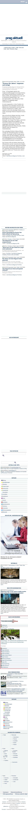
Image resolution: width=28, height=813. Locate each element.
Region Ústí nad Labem (7, 660)
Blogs (16, 49)
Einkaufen (4, 484)
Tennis (5, 783)
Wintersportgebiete (6, 510)
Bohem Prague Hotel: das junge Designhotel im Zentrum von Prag (14, 468)
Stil (5, 758)
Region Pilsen (5, 627)
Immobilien (4, 494)
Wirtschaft (21, 47)
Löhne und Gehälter (15, 254)
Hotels (23, 688)
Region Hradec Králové (7, 655)
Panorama (12, 49)
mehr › (2, 584)
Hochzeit (9, 254)
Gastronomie (5, 488)
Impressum (5, 792)
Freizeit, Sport (5, 486)
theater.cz (9, 675)
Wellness (9, 690)
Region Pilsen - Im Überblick (7, 628)
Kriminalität (15, 777)
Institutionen (5, 496)
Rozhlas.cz (22, 229)
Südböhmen (4, 625)
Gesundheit (5, 492)
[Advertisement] (14, 21)
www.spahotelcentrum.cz (17, 688)
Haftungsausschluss (8, 794)
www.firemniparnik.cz (14, 681)
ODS (18, 243)
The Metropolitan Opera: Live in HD (10, 568)
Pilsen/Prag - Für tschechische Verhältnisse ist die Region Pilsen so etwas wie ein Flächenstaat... (14, 641)
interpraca (18, 803)
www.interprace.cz (12, 470)
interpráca (23, 801)
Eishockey (6, 777)
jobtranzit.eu (5, 806)
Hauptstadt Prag (5, 663)
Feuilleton (6, 760)
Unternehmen (15, 737)
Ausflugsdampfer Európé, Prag (14, 683)
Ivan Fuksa (19, 235)
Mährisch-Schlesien (6, 658)
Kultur (5, 49)
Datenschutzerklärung (16, 792)
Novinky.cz (10, 239)
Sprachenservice (6, 504)
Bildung (4, 480)
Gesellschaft (5, 490)
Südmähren (4, 648)
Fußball (5, 779)
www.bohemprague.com (16, 467)
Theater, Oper (22, 565)
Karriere (14, 742)
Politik (17, 47)
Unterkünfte (5, 508)
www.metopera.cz (12, 565)
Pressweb (4, 809)
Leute (17, 246)
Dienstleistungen (6, 482)
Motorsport (6, 781)
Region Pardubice (5, 651)
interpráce (4, 801)
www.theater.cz (11, 673)
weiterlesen (4, 643)
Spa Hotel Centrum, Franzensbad (14, 691)
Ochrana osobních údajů (21, 794)
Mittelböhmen (5, 667)
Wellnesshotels (4, 690)
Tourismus (4, 506)
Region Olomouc (5, 665)
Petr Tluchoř (13, 235)
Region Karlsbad (5, 650)
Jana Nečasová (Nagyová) (10, 236)
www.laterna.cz (11, 590)
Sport (8, 49)
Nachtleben (4, 502)
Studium (15, 744)
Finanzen (15, 738)
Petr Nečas (8, 235)
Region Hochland (5, 653)
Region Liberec (5, 656)
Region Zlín (4, 662)
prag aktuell (14, 38)
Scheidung (4, 254)
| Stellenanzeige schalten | (9, 47)
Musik (5, 753)
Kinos (18, 565)
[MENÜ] (26, 1)
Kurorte (4, 500)
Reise (13, 748)
